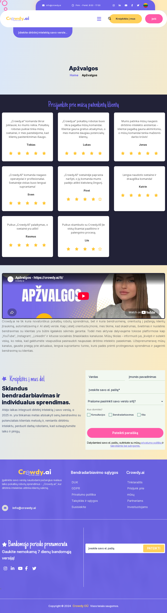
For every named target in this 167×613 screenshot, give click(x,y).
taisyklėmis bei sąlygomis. (125, 445)
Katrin (143, 186)
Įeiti (154, 18)
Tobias (31, 144)
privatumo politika (151, 442)
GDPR (76, 488)
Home (74, 75)
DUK (75, 482)
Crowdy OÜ (81, 606)
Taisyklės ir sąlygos (85, 500)
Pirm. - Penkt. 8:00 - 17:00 (88, 5)
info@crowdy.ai (53, 5)
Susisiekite (79, 507)
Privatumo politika (84, 494)
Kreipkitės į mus (125, 18)
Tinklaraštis (135, 482)
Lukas (87, 144)
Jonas (143, 144)
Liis (87, 240)
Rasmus (31, 236)
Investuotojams (137, 507)
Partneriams (135, 500)
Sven (31, 194)
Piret (87, 190)
